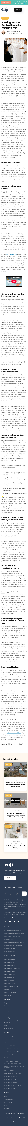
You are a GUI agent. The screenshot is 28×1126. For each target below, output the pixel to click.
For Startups (7, 995)
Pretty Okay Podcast (9, 1006)
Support (6, 1012)
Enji (12, 1113)
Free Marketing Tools (10, 1036)
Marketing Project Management (13, 945)
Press (5, 1105)
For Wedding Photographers (11, 968)
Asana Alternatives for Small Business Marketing (14, 1066)
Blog (5, 1003)
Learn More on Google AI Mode (12, 1085)
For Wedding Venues (9, 971)
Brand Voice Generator (10, 1045)
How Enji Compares (9, 1070)
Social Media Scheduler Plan (12, 936)
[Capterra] (14, 921)
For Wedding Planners (10, 965)
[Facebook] (7, 1117)
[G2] (10, 921)
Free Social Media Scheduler (12, 1039)
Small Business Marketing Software (14, 933)
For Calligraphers (9, 980)
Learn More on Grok (9, 1088)
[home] (6, 10)
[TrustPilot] (18, 921)
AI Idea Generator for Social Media (13, 1048)
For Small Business (9, 959)
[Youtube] (17, 1121)
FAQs (5, 1025)
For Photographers (9, 974)
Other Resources (8, 1028)
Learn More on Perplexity (11, 1082)
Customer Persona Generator (12, 1042)
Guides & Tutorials (9, 1009)
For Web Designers (9, 977)
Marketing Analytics (9, 948)
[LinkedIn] (23, 1117)
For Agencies (7, 989)
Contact (6, 1108)
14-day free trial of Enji (14, 733)
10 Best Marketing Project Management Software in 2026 (12, 1062)
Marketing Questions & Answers (13, 1018)
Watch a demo (8, 1015)
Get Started (10, 878)
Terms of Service (8, 1099)
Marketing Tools (8, 939)
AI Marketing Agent (9, 1054)
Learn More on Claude (10, 1079)
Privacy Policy (8, 1102)
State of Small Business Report (12, 1073)
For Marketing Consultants (11, 986)
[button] (25, 10)
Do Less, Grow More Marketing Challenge (12, 1021)
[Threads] (15, 1117)
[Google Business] (5, 921)
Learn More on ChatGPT (10, 1076)
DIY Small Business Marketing (12, 930)
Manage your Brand (9, 951)
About (6, 1096)
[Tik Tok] (13, 1121)
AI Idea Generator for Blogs (11, 1051)
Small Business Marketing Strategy (14, 942)
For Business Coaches (10, 983)
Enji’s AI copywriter (11, 254)
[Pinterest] (19, 1117)
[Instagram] (11, 1117)
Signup (18, 9)
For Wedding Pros (9, 962)
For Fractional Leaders (10, 992)
